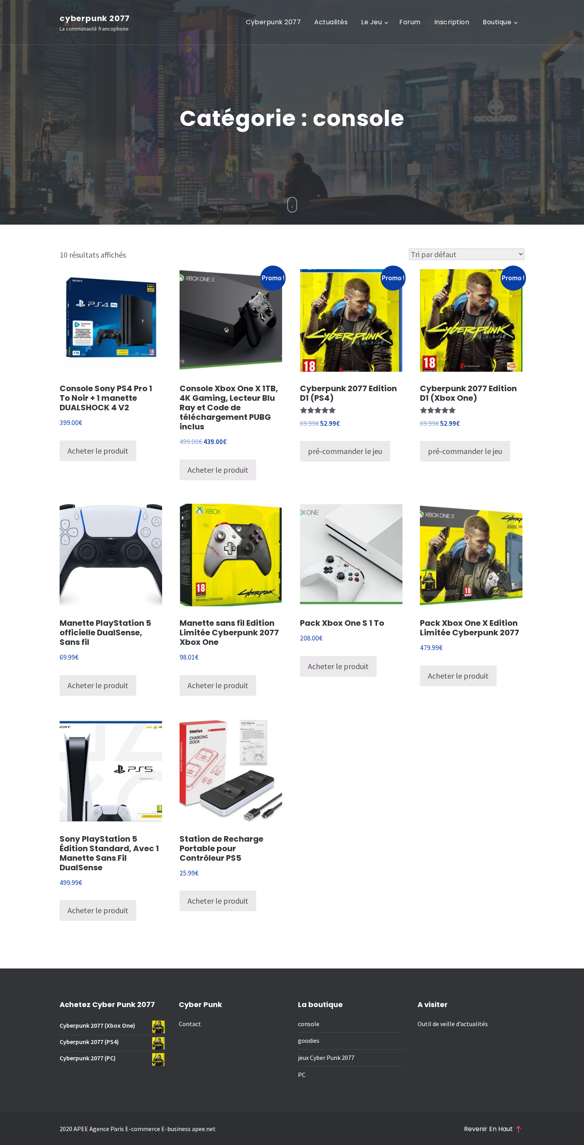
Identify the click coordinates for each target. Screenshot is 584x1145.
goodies (308, 1040)
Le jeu (371, 22)
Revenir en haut (488, 1129)
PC (302, 1075)
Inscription (452, 22)
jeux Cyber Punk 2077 (326, 1058)
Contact (190, 1024)
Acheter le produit (98, 451)
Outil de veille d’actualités (453, 1024)
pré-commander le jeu (345, 451)
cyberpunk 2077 (95, 18)
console (308, 1024)
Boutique (497, 22)
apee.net (204, 1129)
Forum (410, 22)
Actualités (331, 22)
